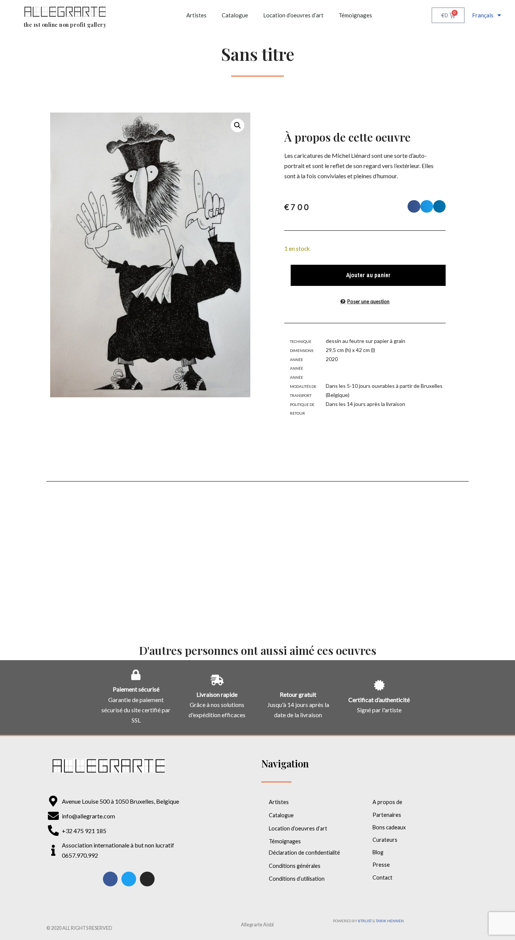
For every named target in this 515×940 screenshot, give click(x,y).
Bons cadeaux (389, 827)
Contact (382, 877)
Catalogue (235, 15)
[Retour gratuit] (298, 680)
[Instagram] (147, 879)
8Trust (365, 920)
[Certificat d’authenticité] (379, 685)
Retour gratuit (298, 694)
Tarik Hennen (390, 920)
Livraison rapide (217, 694)
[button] (237, 125)
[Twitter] (128, 879)
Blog (377, 852)
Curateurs (384, 840)
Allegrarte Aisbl (257, 924)
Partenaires (386, 815)
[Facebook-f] (110, 879)
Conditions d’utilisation (297, 878)
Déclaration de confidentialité (304, 852)
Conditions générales (294, 866)
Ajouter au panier (368, 275)
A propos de (387, 802)
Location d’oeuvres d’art (293, 15)
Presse (381, 864)
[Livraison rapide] (217, 680)
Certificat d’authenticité (379, 699)
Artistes (196, 15)
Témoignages (355, 15)
